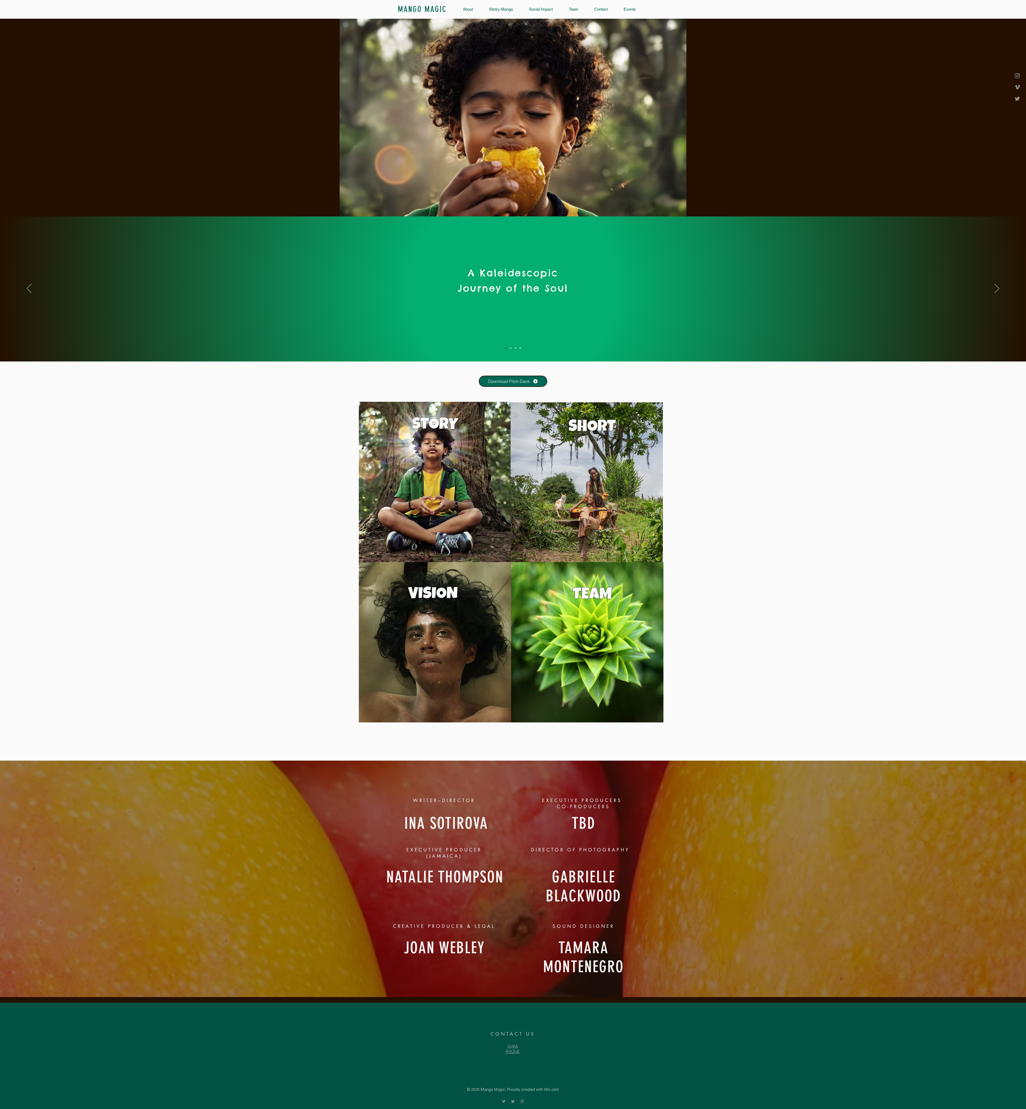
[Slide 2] (515, 348)
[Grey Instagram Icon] (1017, 75)
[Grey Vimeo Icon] (1017, 87)
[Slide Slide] (520, 348)
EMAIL (513, 1046)
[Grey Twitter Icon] (513, 1101)
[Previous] (29, 289)
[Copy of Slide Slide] (506, 348)
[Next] (996, 289)
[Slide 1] (510, 348)
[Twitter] (1017, 98)
